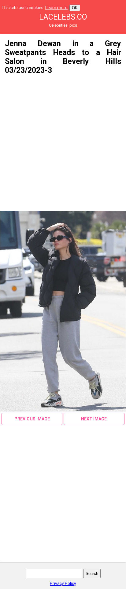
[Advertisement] (63, 143)
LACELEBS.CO (63, 17)
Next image (94, 418)
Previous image (32, 418)
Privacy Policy (63, 583)
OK (75, 8)
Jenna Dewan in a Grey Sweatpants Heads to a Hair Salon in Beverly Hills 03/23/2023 (63, 57)
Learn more (56, 7)
